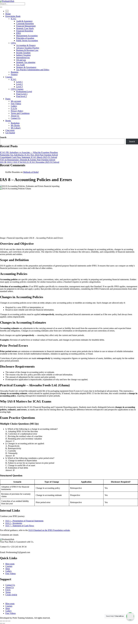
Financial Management (26, 26)
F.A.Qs (14, 108)
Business (14, 72)
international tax (23, 57)
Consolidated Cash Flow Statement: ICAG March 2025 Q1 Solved (28, 157)
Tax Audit (20, 65)
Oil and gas (21, 60)
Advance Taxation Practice (27, 48)
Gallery (14, 106)
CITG (13, 43)
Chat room (9, 130)
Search (3, 137)
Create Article (11, 595)
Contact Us (15, 118)
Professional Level (24, 91)
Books (8, 120)
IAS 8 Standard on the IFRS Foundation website (49, 530)
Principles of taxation (25, 38)
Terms (8, 592)
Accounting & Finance (26, 45)
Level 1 (19, 82)
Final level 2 (21, 96)
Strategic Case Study (25, 28)
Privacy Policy (17, 111)
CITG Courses (17, 89)
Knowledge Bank (12, 16)
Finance (14, 74)
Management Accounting (27, 36)
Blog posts (9, 564)
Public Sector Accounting (27, 40)
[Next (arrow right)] (4, 623)
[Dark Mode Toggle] (130, 616)
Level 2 (19, 84)
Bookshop (15, 123)
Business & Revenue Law (27, 50)
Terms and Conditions (20, 113)
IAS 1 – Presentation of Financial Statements (24, 521)
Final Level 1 (21, 94)
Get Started (10, 133)
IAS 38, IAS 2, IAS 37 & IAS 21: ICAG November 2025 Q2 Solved (29, 162)
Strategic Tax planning (25, 62)
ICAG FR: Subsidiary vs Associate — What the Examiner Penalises (29, 152)
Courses (8, 77)
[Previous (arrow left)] (1, 623)
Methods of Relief (31, 172)
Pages (7, 99)
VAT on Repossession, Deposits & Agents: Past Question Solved (27, 160)
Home (8, 14)
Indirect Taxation (23, 55)
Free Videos (16, 103)
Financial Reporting (24, 31)
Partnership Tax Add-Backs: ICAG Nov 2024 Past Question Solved (29, 155)
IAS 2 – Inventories (13, 523)
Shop (7, 569)
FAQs (8, 590)
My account (16, 101)
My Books (15, 125)
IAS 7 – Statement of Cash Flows (19, 525)
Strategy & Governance (26, 67)
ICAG (13, 19)
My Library (16, 128)
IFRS (18, 33)
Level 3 (19, 86)
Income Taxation (23, 53)
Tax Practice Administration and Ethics (32, 69)
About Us (15, 116)
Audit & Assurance (24, 21)
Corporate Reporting (25, 23)
